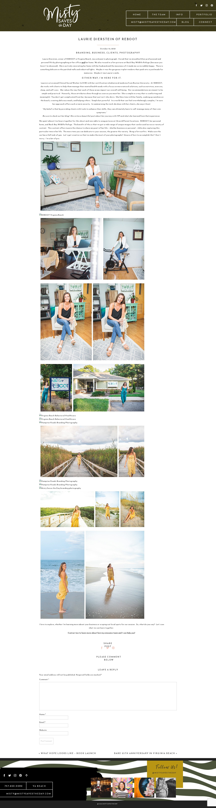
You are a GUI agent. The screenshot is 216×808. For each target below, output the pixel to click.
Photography (130, 52)
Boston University (141, 83)
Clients (112, 52)
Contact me (73, 633)
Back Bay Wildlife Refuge (138, 62)
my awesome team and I (112, 633)
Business (98, 52)
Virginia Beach (84, 59)
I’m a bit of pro (52, 138)
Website (43, 730)
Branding (83, 52)
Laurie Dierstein (49, 59)
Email (42, 722)
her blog (65, 116)
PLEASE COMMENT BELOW (108, 658)
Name (42, 714)
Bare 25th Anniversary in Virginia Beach (144, 753)
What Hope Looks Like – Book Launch (68, 753)
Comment (44, 679)
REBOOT (70, 59)
